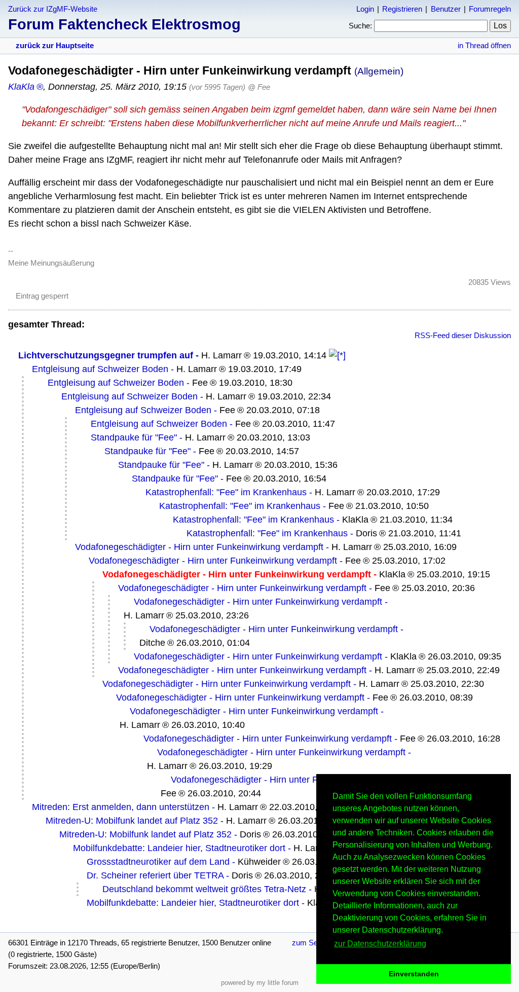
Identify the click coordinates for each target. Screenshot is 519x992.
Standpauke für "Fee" (134, 437)
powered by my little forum (260, 982)
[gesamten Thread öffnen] (337, 355)
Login (365, 9)
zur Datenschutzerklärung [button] (380, 943)
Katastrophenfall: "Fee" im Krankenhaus (226, 492)
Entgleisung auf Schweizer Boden (100, 369)
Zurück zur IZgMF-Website (52, 9)
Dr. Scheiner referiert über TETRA (155, 875)
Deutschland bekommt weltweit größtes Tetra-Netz (204, 889)
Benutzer (446, 9)
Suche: (360, 25)
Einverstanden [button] (414, 974)
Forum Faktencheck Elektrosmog (124, 24)
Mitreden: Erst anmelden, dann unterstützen (120, 807)
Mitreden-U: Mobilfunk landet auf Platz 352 (132, 821)
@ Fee (259, 87)
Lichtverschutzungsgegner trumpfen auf (105, 355)
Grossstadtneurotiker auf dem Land (158, 862)
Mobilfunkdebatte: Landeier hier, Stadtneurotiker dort (179, 848)
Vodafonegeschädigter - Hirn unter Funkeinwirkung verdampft (199, 547)
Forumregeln (490, 9)
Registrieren (402, 9)
